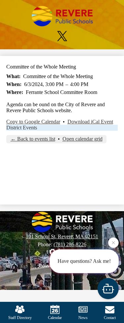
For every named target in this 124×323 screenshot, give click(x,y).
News (83, 317)
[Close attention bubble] (113, 242)
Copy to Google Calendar (33, 121)
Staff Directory (20, 317)
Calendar (55, 317)
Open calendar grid (82, 139)
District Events (21, 127)
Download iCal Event (90, 121)
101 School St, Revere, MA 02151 (62, 236)
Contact (110, 317)
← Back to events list (33, 139)
